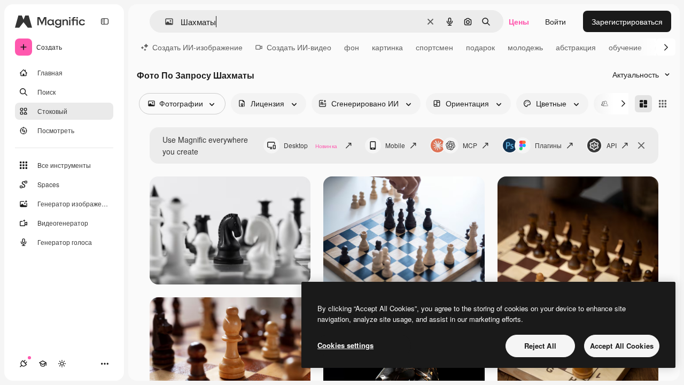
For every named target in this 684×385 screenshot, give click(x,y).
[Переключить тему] (62, 363)
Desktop (310, 145)
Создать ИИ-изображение (197, 47)
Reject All (540, 346)
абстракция (576, 47)
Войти (555, 21)
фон (351, 47)
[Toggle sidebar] (104, 21)
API (612, 145)
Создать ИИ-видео (299, 47)
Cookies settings (345, 345)
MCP (470, 145)
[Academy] (42, 363)
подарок (480, 47)
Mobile (395, 145)
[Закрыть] (641, 145)
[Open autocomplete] (165, 22)
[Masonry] (643, 103)
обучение (625, 47)
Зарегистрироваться (627, 21)
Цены (519, 21)
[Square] (662, 103)
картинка (387, 47)
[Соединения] (23, 363)
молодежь (525, 47)
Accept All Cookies (622, 346)
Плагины (548, 145)
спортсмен (434, 47)
